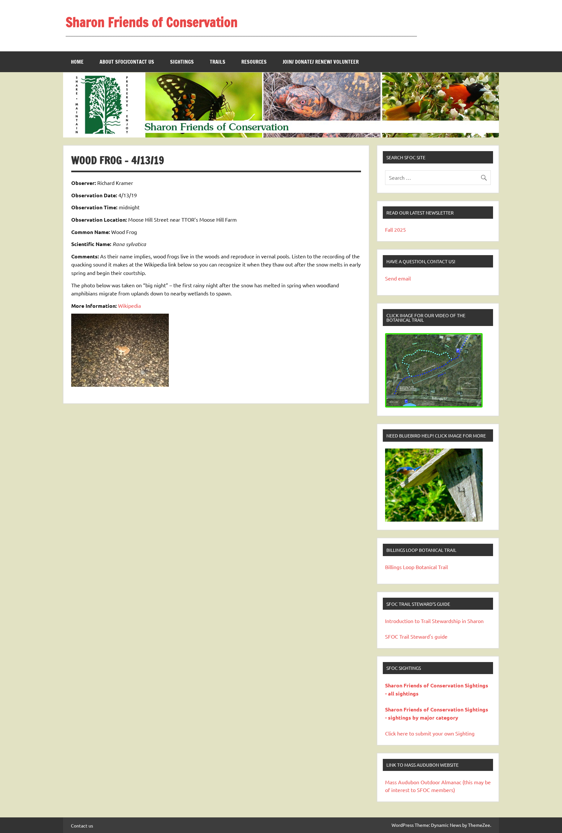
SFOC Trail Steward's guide (416, 636)
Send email (398, 278)
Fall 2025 (395, 229)
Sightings (182, 61)
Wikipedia (129, 305)
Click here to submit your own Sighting (430, 733)
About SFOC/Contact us (127, 61)
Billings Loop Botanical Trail (416, 567)
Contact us (82, 825)
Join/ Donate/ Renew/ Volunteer (321, 61)
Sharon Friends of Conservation (152, 22)
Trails (217, 61)
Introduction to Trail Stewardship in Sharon (434, 621)
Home (77, 61)
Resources (254, 61)
